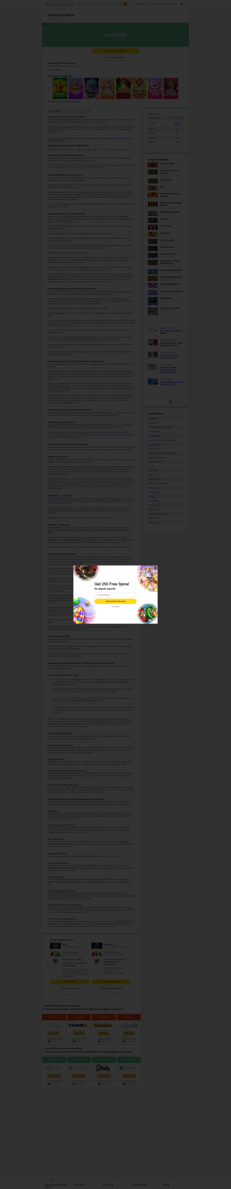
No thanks (115, 607)
